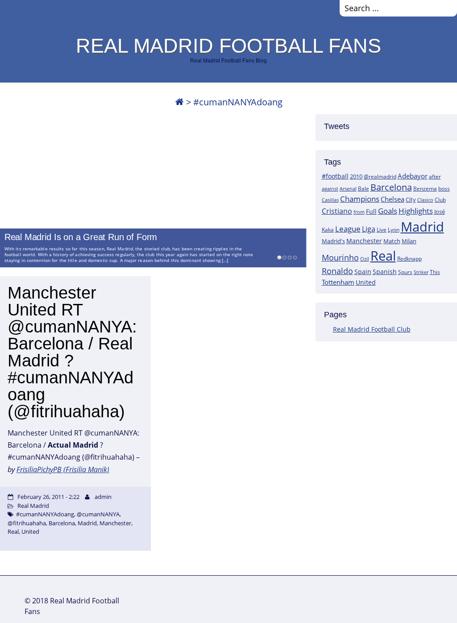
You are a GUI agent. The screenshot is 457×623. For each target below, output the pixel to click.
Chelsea (392, 199)
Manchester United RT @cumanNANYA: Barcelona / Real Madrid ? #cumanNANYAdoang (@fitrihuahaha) (72, 352)
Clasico (425, 199)
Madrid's (333, 241)
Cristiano (337, 211)
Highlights (416, 211)
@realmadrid (380, 176)
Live (381, 229)
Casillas (330, 199)
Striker (421, 272)
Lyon (393, 229)
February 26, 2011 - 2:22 (48, 497)
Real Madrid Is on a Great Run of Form (80, 237)
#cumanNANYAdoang (45, 514)
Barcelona (391, 187)
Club (440, 199)
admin (103, 497)
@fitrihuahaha (27, 523)
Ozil (364, 259)
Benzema (425, 188)
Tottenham (338, 282)
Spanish (385, 271)
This (435, 271)
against (330, 188)
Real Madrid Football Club (372, 329)
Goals (387, 210)
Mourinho (340, 257)
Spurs (405, 272)
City (411, 199)
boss (444, 188)
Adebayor (413, 175)
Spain (362, 271)
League (348, 228)
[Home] (179, 102)
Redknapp (409, 258)
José (439, 212)
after (435, 176)
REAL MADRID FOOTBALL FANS (228, 45)
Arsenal (348, 189)
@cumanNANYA (98, 514)
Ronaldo (337, 271)
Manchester (364, 241)
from (359, 211)
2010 (356, 176)
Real (383, 255)
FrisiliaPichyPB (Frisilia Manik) (63, 469)
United (366, 282)
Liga (368, 229)
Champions (359, 199)
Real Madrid (33, 506)
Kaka (328, 229)
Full (371, 211)
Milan (409, 241)
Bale (363, 188)
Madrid (422, 227)
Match (391, 241)
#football (335, 176)
